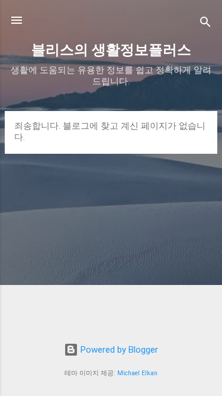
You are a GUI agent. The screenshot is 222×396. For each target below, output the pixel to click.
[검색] (205, 24)
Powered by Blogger (118, 349)
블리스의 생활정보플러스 (111, 50)
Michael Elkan (137, 373)
